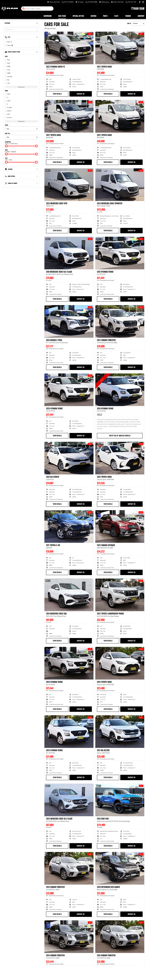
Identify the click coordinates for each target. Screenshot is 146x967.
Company (141, 16)
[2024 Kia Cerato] (68, 458)
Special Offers (78, 16)
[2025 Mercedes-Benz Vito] (68, 184)
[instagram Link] (143, 2)
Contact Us (80, 94)
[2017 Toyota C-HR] (68, 526)
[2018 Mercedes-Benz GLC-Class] (68, 253)
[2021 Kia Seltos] (119, 731)
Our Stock (62, 16)
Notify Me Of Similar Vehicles (119, 435)
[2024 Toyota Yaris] (119, 458)
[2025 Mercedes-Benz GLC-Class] (68, 800)
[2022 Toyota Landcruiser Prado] (119, 595)
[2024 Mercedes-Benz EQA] (68, 595)
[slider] (6, 146)
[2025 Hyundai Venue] (68, 389)
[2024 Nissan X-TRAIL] (68, 321)
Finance (128, 16)
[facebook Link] (139, 2)
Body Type (7, 133)
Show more (21, 87)
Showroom (48, 16)
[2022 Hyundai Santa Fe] (68, 48)
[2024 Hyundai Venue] (119, 253)
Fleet (116, 16)
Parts (105, 16)
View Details (57, 94)
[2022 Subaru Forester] (119, 321)
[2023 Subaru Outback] (119, 526)
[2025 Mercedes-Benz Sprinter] (119, 184)
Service (93, 16)
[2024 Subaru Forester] (68, 868)
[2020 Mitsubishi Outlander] (119, 868)
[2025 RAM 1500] (119, 800)
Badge (6, 125)
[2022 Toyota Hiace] (119, 48)
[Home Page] (10, 8)
